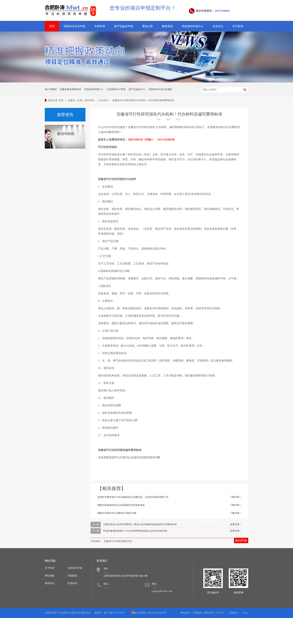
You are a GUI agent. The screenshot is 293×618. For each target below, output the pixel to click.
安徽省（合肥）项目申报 (81, 100)
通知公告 (147, 26)
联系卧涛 (72, 583)
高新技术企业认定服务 (160, 89)
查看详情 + (235, 524)
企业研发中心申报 (115, 89)
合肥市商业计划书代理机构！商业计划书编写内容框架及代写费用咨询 (140, 524)
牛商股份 (197, 613)
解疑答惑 (167, 26)
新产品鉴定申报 (123, 26)
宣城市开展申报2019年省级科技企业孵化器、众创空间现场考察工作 (133, 497)
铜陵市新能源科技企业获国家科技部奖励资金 (121, 505)
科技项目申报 (75, 568)
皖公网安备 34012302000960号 (150, 613)
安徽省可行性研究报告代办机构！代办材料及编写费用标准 (143, 100)
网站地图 (49, 575)
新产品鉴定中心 (137, 89)
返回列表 (241, 540)
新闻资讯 (49, 583)
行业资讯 (103, 100)
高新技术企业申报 (74, 26)
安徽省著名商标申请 (70, 89)
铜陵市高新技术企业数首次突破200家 (116, 513)
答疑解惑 (72, 575)
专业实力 (217, 26)
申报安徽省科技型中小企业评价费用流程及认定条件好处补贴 (135, 531)
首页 (52, 26)
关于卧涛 (237, 26)
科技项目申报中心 (192, 26)
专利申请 (99, 26)
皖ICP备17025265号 (114, 613)
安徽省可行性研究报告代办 (118, 541)
